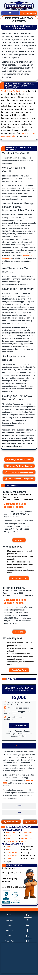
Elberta (9, 849)
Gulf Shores (11, 855)
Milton (8, 835)
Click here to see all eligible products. (15, 505)
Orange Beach (12, 852)
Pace (8, 838)
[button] (10, 13)
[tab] (19, 746)
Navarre (24, 835)
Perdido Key (26, 838)
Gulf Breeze (11, 841)
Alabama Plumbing (12, 844)
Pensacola (10, 832)
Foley (8, 858)
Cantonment (26, 832)
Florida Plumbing (12, 830)
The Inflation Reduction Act (13, 91)
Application (19, 726)
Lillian (8, 846)
